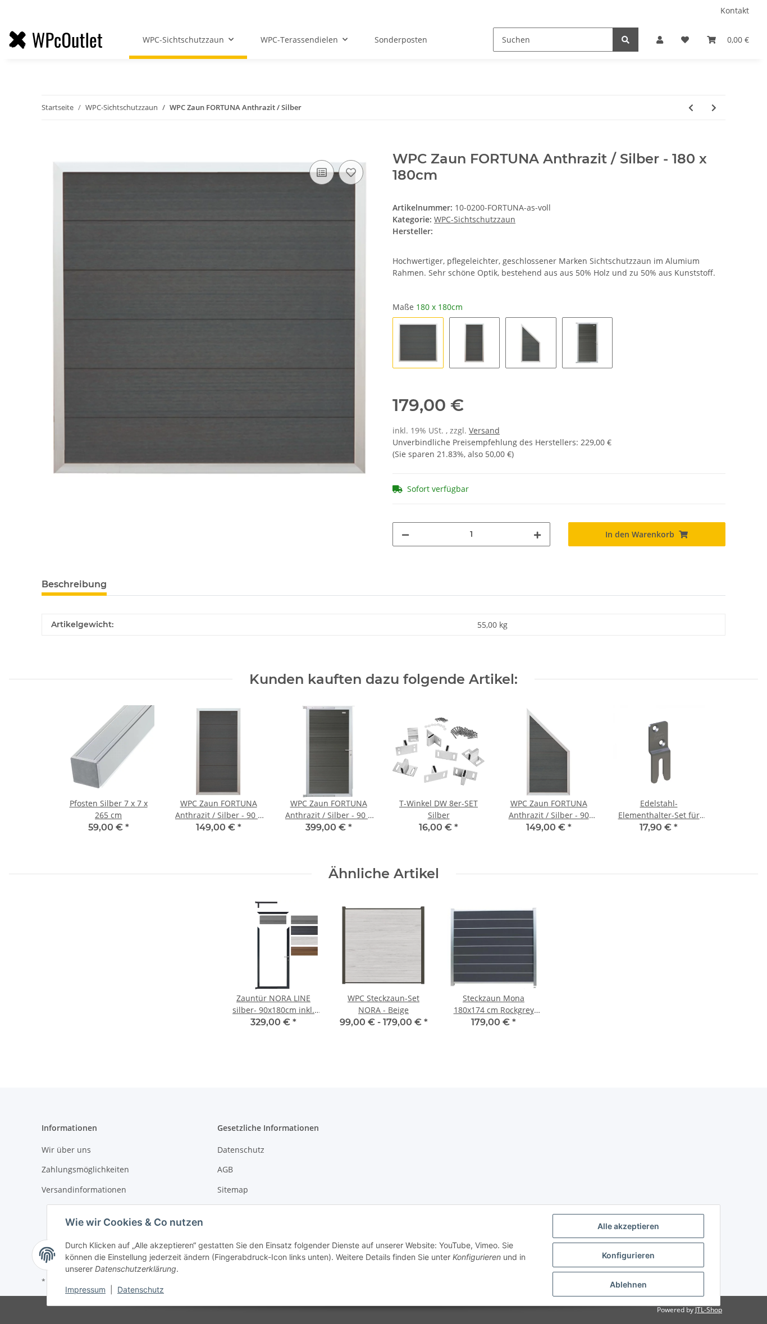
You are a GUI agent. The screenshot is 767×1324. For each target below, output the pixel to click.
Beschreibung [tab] (74, 584)
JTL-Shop (708, 1309)
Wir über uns (66, 1149)
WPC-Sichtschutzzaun (474, 219)
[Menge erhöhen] (537, 534)
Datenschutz (240, 1149)
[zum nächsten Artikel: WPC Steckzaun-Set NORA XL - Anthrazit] (713, 107)
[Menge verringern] (405, 534)
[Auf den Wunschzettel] (351, 172)
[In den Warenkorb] (51, 145)
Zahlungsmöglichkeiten (85, 1169)
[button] (659, 39)
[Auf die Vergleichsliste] (321, 172)
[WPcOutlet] (55, 40)
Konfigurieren (628, 1255)
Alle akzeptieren (628, 1226)
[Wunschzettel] (685, 39)
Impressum (85, 1289)
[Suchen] (625, 40)
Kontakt (734, 10)
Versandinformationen (84, 1189)
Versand (484, 430)
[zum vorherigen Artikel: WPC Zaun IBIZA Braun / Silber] (690, 107)
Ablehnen (628, 1284)
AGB (225, 1169)
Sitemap (232, 1189)
